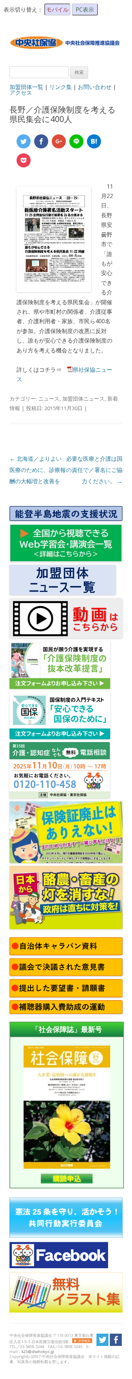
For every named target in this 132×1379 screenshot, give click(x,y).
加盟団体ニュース (83, 398)
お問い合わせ (95, 87)
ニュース (48, 398)
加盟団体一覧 (26, 87)
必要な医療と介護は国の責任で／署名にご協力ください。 (94, 470)
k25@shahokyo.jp (37, 1351)
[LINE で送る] (76, 141)
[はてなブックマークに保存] (94, 141)
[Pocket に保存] (24, 160)
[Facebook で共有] (41, 141)
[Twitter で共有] (24, 141)
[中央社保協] (66, 54)
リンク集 (60, 87)
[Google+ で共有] (59, 141)
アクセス (21, 92)
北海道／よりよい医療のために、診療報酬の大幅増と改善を (38, 470)
